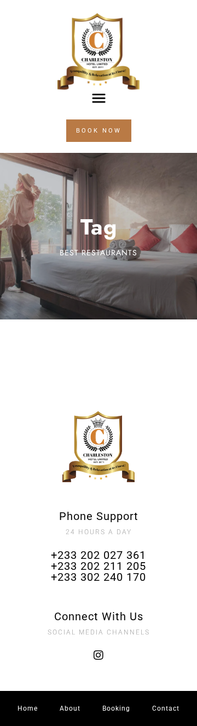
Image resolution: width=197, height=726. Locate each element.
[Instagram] (98, 655)
